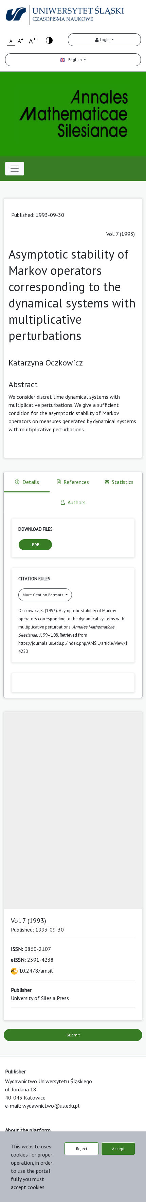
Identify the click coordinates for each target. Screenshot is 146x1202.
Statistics (122, 481)
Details (30, 481)
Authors (77, 502)
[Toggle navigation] (14, 168)
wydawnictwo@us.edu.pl (50, 1105)
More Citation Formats (44, 594)
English (74, 59)
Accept (118, 1148)
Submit (73, 1034)
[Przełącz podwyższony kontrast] (49, 40)
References (76, 481)
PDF (35, 544)
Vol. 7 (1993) (120, 233)
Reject (81, 1148)
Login (105, 39)
